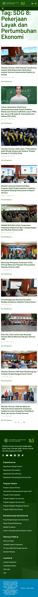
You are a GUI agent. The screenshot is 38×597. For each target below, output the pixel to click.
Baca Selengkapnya (6, 81)
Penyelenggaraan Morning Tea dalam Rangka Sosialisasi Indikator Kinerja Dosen (18, 301)
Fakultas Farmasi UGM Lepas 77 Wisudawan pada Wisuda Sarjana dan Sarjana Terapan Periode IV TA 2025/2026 (19, 151)
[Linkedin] (19, 455)
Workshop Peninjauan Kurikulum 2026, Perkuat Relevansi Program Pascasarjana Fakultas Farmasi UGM (18, 265)
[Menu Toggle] (3, 8)
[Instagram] (3, 455)
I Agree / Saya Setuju (27, 588)
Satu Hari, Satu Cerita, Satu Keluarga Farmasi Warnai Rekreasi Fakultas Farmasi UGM (18, 336)
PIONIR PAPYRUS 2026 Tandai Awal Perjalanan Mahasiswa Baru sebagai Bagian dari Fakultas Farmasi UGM (18, 227)
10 (24, 422)
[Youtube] (7, 455)
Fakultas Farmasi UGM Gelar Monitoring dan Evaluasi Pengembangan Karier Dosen (19, 373)
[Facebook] (15, 455)
